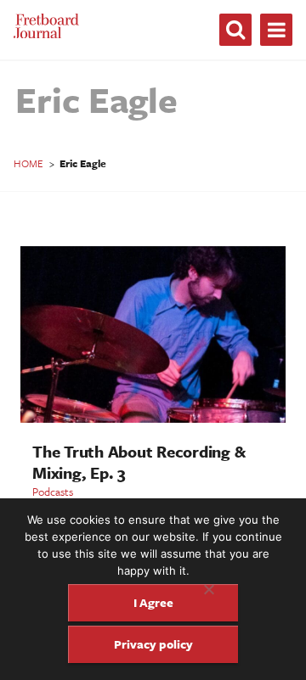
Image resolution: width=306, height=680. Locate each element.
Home (28, 163)
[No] (208, 589)
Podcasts (52, 491)
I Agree (153, 602)
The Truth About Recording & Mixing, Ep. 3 (138, 462)
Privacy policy (153, 644)
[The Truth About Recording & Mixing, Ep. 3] (153, 418)
